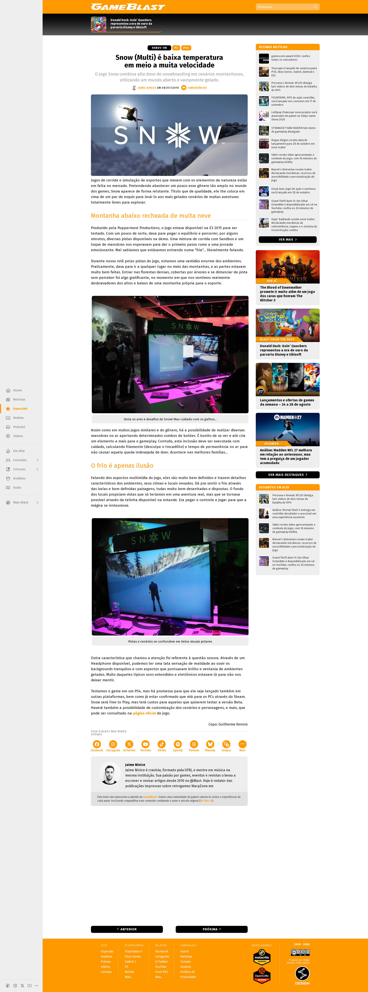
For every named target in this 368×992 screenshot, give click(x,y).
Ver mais (286, 239)
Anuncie (185, 967)
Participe (186, 956)
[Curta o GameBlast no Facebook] (8, 986)
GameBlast (150, 796)
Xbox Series (133, 956)
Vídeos (105, 967)
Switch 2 (130, 961)
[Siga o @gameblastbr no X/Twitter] (22, 986)
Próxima (210, 929)
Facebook (97, 750)
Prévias (106, 961)
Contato (185, 961)
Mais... (129, 977)
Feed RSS (161, 972)
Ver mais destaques (286, 475)
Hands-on (159, 47)
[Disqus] (169, 865)
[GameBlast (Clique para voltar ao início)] (128, 6)
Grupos (226, 750)
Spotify (178, 750)
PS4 (186, 47)
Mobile (129, 972)
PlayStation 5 (133, 951)
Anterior (129, 929)
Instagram (113, 750)
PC (176, 47)
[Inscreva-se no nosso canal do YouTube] (29, 986)
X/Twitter (129, 750)
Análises (106, 956)
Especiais (107, 951)
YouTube (145, 750)
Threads (194, 750)
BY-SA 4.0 (206, 800)
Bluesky (210, 750)
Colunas (106, 972)
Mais (243, 750)
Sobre (184, 951)
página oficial (144, 713)
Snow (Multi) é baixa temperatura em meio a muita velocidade (169, 61)
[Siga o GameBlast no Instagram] (15, 986)
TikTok (162, 750)
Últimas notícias (273, 47)
